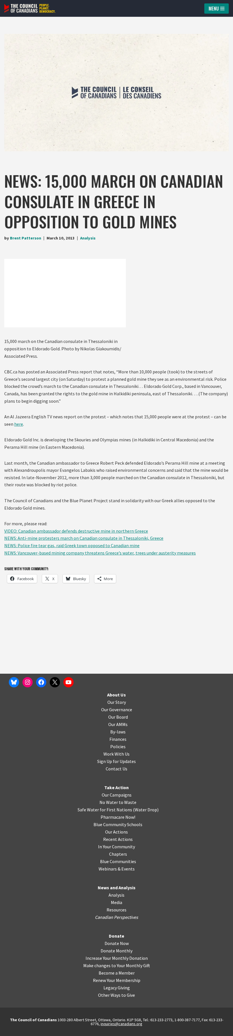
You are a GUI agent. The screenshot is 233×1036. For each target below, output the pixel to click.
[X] (55, 682)
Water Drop (146, 809)
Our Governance (116, 709)
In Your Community (116, 846)
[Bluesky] (14, 682)
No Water (109, 802)
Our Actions (116, 832)
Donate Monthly (116, 951)
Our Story (116, 702)
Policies (118, 746)
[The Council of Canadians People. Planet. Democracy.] (29, 8)
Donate (116, 936)
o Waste (128, 802)
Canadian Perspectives (116, 917)
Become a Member (117, 973)
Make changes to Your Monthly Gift (116, 965)
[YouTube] (68, 682)
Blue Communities (118, 861)
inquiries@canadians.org (121, 1023)
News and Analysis (117, 887)
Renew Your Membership (116, 980)
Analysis (87, 238)
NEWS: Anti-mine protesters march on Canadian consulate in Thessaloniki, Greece (83, 538)
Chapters (118, 854)
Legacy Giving (116, 987)
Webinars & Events (117, 869)
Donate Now (117, 943)
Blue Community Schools (117, 824)
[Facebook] (41, 682)
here (18, 424)
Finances (117, 739)
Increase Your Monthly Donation (117, 958)
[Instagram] (27, 682)
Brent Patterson (25, 238)
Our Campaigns (117, 795)
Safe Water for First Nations (105, 809)
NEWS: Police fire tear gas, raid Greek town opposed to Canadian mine (72, 545)
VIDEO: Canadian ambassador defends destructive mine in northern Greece (76, 531)
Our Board (118, 717)
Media (116, 902)
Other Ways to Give (116, 995)
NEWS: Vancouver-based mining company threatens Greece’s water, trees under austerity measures (100, 553)
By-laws (118, 732)
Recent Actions (118, 839)
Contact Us (116, 769)
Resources (116, 910)
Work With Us (116, 754)
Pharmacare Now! (118, 817)
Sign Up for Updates (116, 761)
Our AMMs (118, 724)
